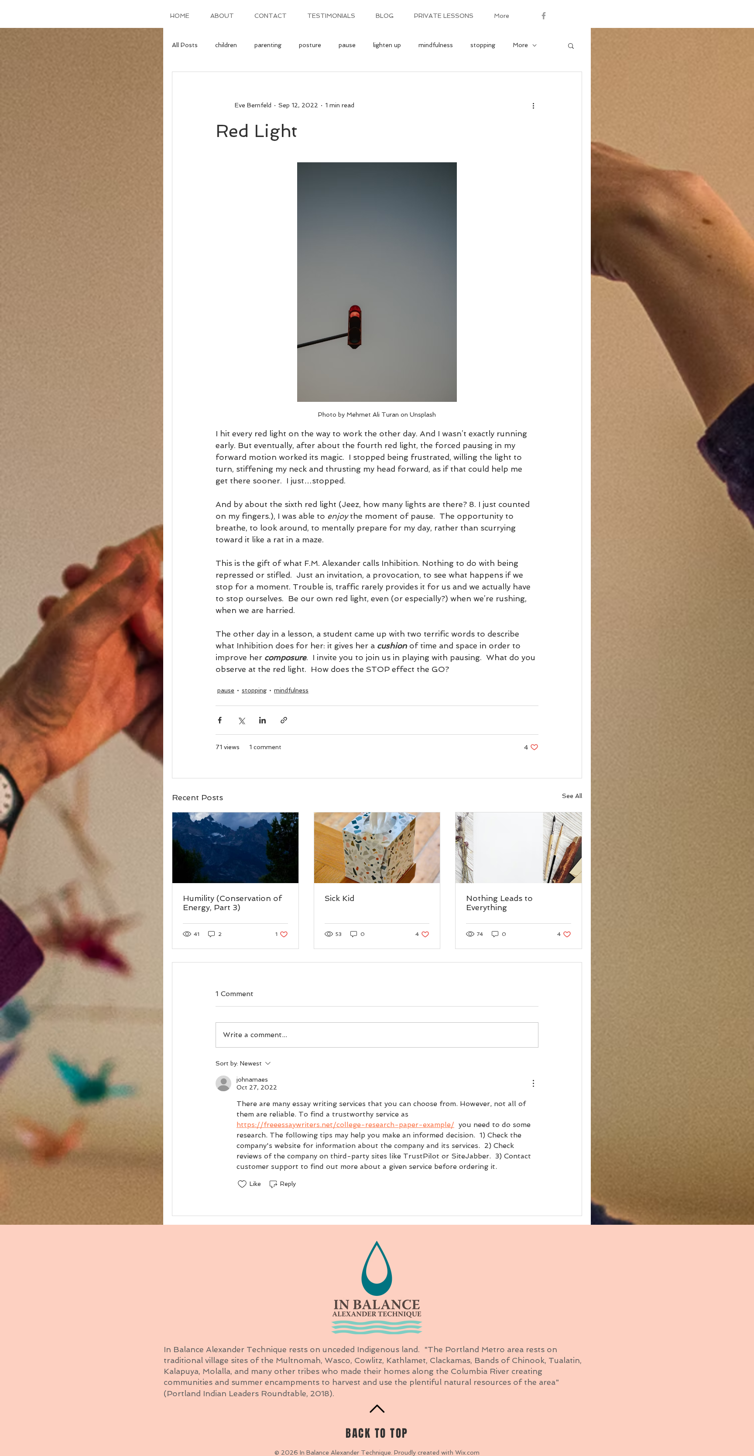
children (226, 44)
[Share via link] (284, 720)
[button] (571, 45)
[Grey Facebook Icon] (543, 16)
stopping (482, 44)
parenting (267, 44)
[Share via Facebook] (220, 720)
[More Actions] (533, 1083)
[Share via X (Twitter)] (241, 720)
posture (310, 44)
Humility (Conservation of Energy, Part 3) (232, 903)
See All (572, 795)
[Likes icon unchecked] (242, 1184)
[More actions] (533, 105)
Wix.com (467, 1452)
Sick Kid (339, 898)
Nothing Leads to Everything (499, 903)
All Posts (185, 44)
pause (347, 44)
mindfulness (435, 44)
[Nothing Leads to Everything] (519, 847)
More (520, 44)
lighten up (387, 44)
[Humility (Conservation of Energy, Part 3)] (235, 847)
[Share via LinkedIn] (262, 720)
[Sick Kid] (377, 847)
